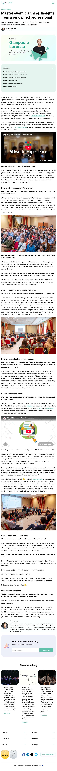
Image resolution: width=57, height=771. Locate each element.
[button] (53, 2)
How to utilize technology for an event (14, 72)
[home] (6, 2)
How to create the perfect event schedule (15, 74)
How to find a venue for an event (12, 83)
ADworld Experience (38, 116)
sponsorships (37, 479)
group (39, 408)
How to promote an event (10, 80)
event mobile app (21, 127)
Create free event (48, 754)
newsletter (50, 408)
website (29, 406)
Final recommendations (9, 86)
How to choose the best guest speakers (14, 77)
